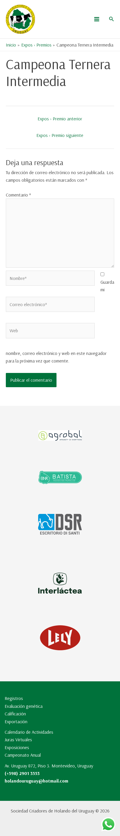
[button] (111, 19)
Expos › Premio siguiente (59, 135)
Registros (14, 698)
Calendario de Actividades (29, 732)
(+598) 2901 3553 (22, 773)
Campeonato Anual (23, 755)
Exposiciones (17, 747)
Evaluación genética (24, 706)
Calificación (15, 714)
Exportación (16, 721)
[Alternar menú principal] (96, 19)
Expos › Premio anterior (60, 119)
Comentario (18, 195)
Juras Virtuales (18, 739)
